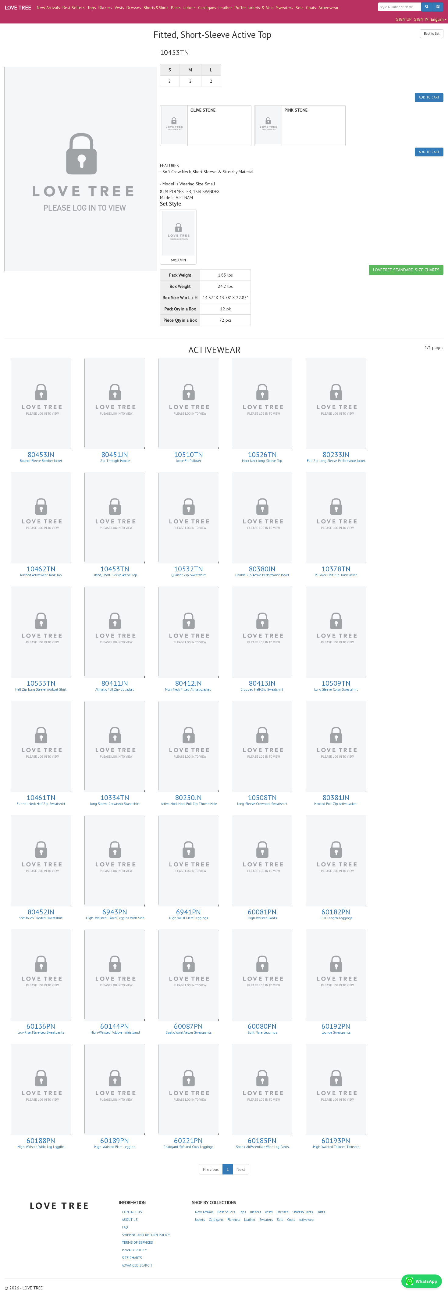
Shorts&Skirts (156, 7)
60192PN (336, 1026)
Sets (300, 7)
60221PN (188, 1140)
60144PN (114, 1026)
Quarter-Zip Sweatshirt (188, 575)
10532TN (188, 569)
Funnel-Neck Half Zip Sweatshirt (41, 804)
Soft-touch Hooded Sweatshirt (40, 918)
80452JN (40, 912)
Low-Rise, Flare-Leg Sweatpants (41, 1032)
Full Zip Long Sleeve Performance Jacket (336, 461)
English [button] (437, 19)
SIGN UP (404, 19)
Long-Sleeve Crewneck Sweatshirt (262, 804)
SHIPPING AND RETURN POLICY (146, 1235)
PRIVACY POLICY (134, 1250)
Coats (311, 7)
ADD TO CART (429, 97)
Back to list (431, 33)
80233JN (335, 454)
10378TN (336, 569)
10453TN (114, 569)
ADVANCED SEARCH (137, 1265)
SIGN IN (421, 19)
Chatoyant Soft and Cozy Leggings (188, 1147)
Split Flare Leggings (262, 1032)
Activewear (328, 7)
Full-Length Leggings (336, 918)
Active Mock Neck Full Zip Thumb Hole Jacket (189, 806)
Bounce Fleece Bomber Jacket (41, 461)
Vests (119, 7)
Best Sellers (73, 7)
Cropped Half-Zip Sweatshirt (262, 689)
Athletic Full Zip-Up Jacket (114, 689)
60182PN (336, 912)
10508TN (262, 797)
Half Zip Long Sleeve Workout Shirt (40, 689)
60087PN (188, 1026)
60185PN (262, 1140)
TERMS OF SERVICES (137, 1242)
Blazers (105, 7)
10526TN (262, 454)
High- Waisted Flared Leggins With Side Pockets (115, 920)
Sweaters (284, 7)
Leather (225, 7)
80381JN (335, 797)
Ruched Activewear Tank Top (41, 575)
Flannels (233, 1219)
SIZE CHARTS (132, 1258)
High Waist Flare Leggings (188, 918)
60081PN (262, 912)
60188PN (41, 1140)
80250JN (188, 797)
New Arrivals (48, 7)
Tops (91, 7)
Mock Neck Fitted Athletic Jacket (188, 689)
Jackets (189, 7)
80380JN (262, 569)
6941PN (188, 912)
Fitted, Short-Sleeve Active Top (114, 575)
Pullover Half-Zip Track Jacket (336, 575)
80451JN (114, 454)
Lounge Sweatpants (336, 1032)
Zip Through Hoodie (114, 461)
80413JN (262, 683)
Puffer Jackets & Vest (254, 7)
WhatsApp (426, 1281)
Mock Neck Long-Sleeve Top (262, 461)
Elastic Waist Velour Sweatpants (188, 1032)
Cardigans (207, 7)
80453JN (40, 454)
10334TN (114, 797)
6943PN (114, 912)
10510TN (188, 454)
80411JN (114, 683)
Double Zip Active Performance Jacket (262, 575)
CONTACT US (132, 1212)
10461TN (41, 797)
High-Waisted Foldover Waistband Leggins (115, 1034)
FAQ (125, 1227)
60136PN (41, 1026)
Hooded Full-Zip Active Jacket (335, 804)
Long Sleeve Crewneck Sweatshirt (115, 804)
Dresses (133, 7)
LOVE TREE (18, 7)
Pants (176, 7)
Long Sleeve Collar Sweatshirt (336, 689)
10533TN (41, 683)
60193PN (336, 1140)
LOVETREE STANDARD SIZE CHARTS (406, 270)
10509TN (336, 683)
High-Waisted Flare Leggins (114, 1147)
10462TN (41, 569)
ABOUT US (129, 1219)
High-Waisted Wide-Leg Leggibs (40, 1147)
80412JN (188, 683)
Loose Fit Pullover (188, 461)
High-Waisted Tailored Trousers (336, 1147)
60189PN (114, 1140)
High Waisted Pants (262, 918)
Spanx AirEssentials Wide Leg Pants (262, 1147)
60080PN (262, 1026)
